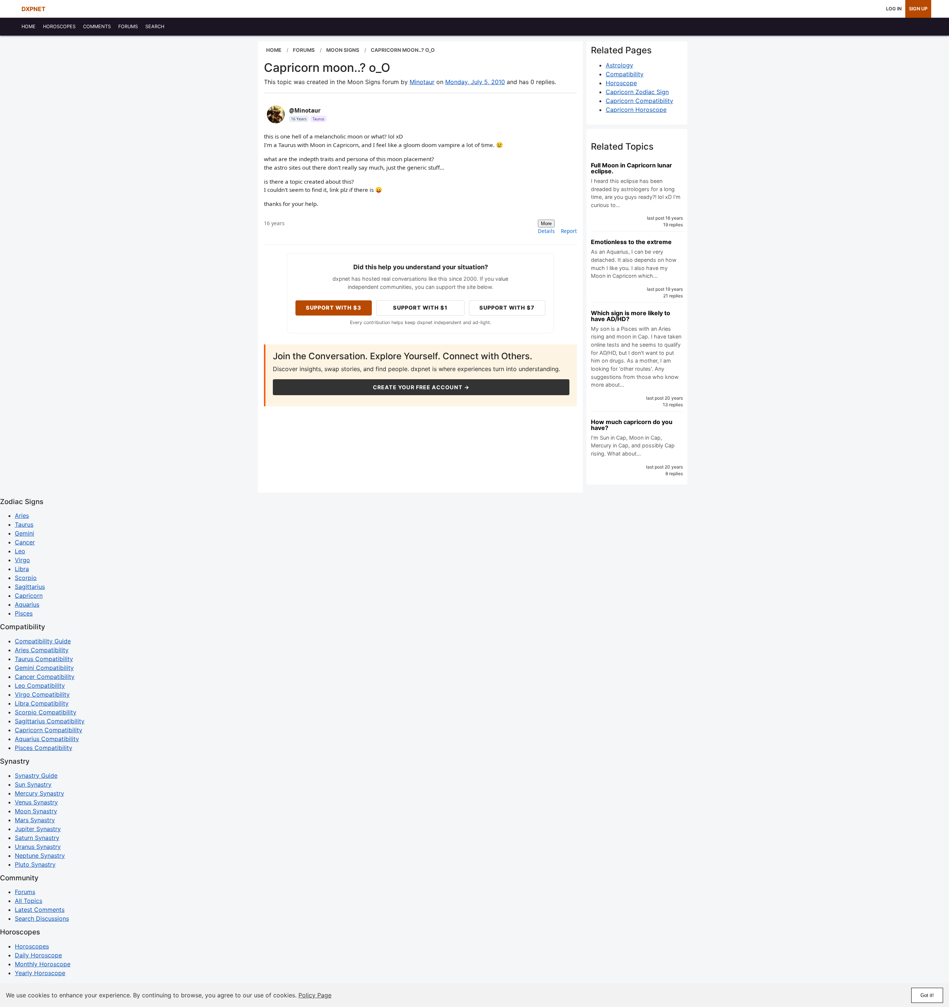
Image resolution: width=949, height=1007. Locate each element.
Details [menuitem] (546, 230)
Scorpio (26, 577)
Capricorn (29, 595)
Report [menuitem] (569, 230)
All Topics (28, 900)
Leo (20, 551)
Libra (22, 569)
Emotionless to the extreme (631, 242)
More (546, 223)
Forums (25, 892)
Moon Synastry (36, 811)
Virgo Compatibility (42, 694)
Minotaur (422, 82)
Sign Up (918, 8)
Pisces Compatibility (43, 747)
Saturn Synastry (37, 837)
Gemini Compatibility (44, 667)
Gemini (24, 533)
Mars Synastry (35, 820)
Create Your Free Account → (421, 387)
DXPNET (34, 9)
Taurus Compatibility (44, 659)
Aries (22, 515)
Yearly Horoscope (40, 973)
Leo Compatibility (40, 685)
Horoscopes (32, 946)
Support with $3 (333, 307)
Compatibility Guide (43, 641)
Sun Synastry (33, 784)
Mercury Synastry (39, 793)
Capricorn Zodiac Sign (637, 92)
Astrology (619, 65)
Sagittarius (30, 586)
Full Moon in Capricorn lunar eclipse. (631, 168)
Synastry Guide (36, 775)
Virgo (22, 560)
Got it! (927, 995)
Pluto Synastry (35, 864)
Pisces (24, 613)
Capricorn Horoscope (636, 109)
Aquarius (27, 604)
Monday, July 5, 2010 (475, 82)
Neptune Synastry (40, 855)
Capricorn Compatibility (639, 100)
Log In (894, 8)
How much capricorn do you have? (631, 424)
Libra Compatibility (42, 703)
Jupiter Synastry (38, 829)
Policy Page (314, 995)
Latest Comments (40, 909)
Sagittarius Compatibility (50, 721)
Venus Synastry (36, 802)
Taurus (24, 524)
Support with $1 (420, 307)
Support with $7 (507, 307)
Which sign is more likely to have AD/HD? (630, 316)
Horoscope (621, 83)
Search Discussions (42, 918)
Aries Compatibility (42, 650)
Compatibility (625, 74)
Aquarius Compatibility (47, 739)
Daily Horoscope (38, 955)
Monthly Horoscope (42, 964)
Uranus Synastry (38, 846)
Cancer (25, 542)
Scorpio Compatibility (45, 712)
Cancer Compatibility (45, 676)
